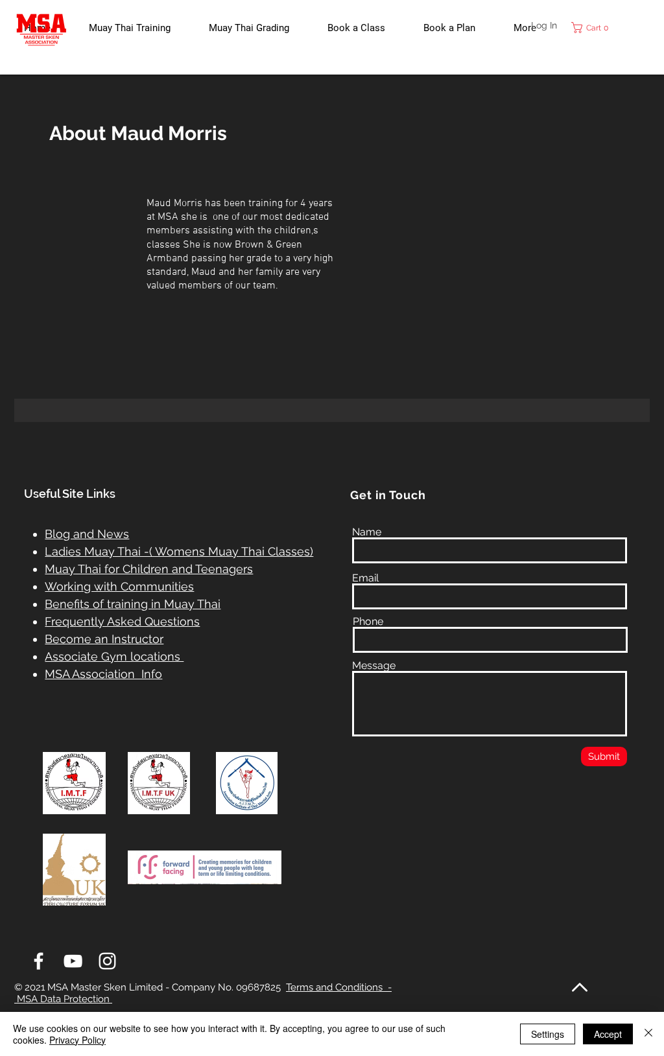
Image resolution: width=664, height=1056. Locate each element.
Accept (608, 1033)
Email (365, 578)
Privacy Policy (77, 1039)
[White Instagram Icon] (107, 961)
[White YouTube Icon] (73, 961)
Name (366, 532)
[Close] (648, 1034)
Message (374, 666)
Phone (368, 621)
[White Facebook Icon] (38, 961)
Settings (547, 1033)
